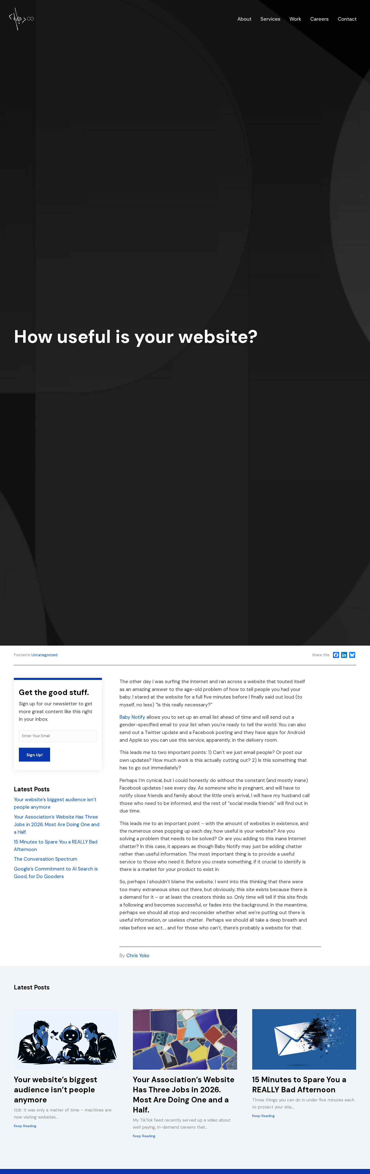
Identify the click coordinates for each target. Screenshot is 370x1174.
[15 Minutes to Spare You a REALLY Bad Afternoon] (304, 1039)
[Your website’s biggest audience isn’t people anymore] (66, 1039)
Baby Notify (132, 717)
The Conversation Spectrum (45, 859)
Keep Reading (25, 1125)
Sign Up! (34, 755)
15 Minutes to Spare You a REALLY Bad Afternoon (299, 1085)
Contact (347, 19)
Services (270, 19)
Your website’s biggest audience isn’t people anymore (55, 1090)
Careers (319, 19)
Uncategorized (44, 654)
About (244, 19)
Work (295, 19)
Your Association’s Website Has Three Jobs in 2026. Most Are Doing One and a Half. (56, 824)
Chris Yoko (138, 955)
